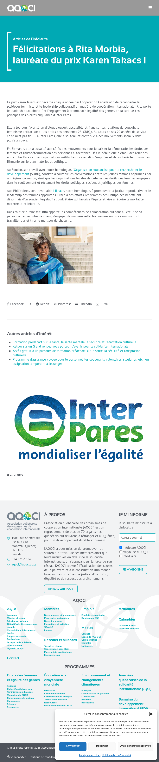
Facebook (16, 304)
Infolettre (86, 643)
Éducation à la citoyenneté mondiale (55, 679)
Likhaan (58, 191)
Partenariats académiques (58, 652)
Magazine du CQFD (136, 552)
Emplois (87, 609)
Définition (49, 690)
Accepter (73, 746)
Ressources (13, 707)
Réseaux (11, 704)
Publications (13, 639)
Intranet (48, 630)
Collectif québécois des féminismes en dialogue (20, 691)
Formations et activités (56, 624)
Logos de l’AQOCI (91, 637)
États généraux (52, 655)
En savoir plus (60, 589)
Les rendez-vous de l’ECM (58, 705)
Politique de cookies (89, 755)
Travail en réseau (53, 646)
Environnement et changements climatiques (95, 679)
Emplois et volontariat (93, 615)
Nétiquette (87, 646)
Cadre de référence (54, 693)
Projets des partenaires (56, 618)
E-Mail (105, 304)
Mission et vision (16, 618)
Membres (51, 609)
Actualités (127, 609)
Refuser (102, 746)
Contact (13, 658)
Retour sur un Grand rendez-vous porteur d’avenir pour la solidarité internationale (71, 346)
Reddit (44, 304)
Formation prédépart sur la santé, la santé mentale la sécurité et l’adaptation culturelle (75, 342)
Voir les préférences (135, 746)
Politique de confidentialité (116, 755)
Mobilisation (88, 696)
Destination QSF (90, 618)
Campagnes (13, 701)
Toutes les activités (129, 628)
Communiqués (89, 639)
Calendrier (127, 619)
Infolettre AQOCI (134, 547)
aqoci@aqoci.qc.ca (24, 564)
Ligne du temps (15, 648)
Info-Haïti (129, 556)
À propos (12, 615)
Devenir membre (53, 621)
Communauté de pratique (21, 698)
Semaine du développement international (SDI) (133, 703)
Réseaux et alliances (60, 640)
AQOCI (12, 609)
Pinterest (64, 304)
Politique (11, 686)
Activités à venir (127, 625)
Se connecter (18, 757)
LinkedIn (85, 304)
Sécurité (48, 627)
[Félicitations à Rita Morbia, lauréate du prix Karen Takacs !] (79, 428)
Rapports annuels (16, 636)
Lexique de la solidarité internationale (19, 644)
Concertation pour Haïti (56, 649)
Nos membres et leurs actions (60, 615)
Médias (87, 628)
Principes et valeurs (17, 621)
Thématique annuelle (55, 699)
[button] (151, 714)
